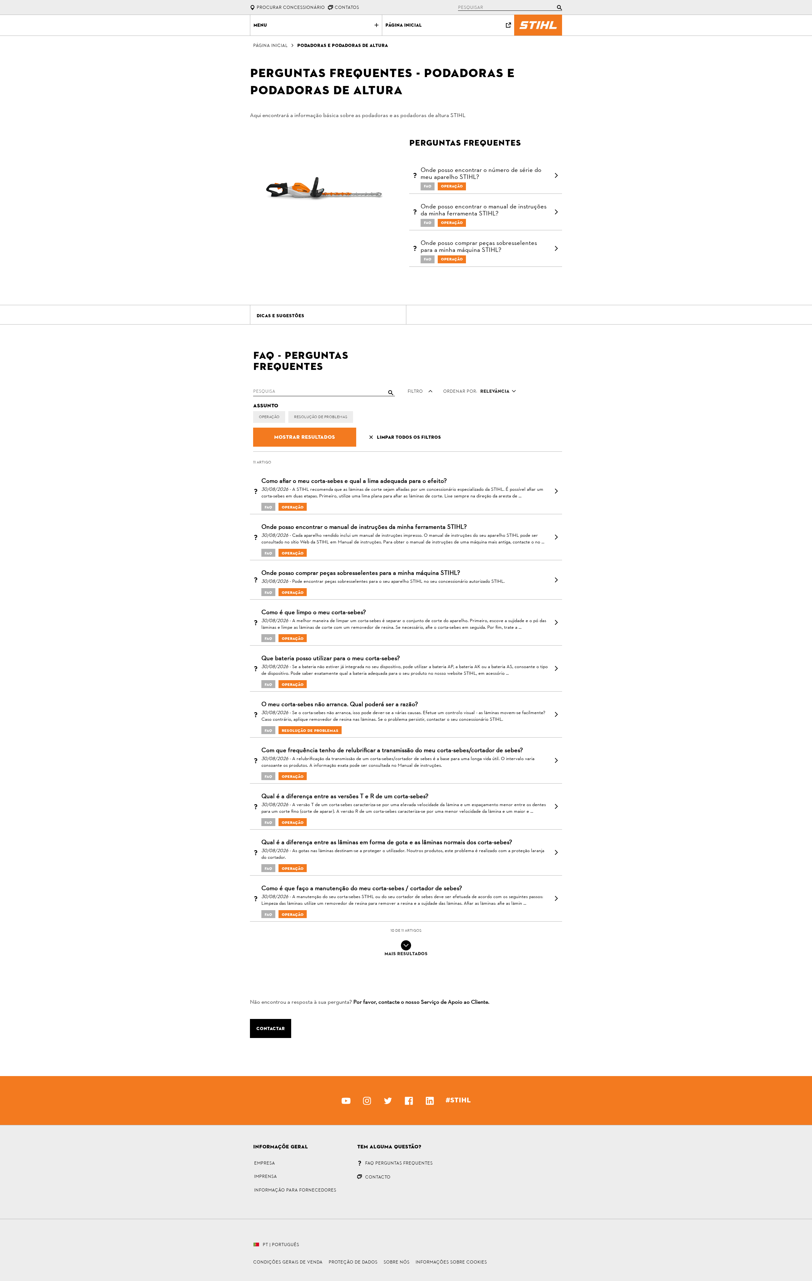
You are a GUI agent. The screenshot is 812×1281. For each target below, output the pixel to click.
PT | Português (281, 1244)
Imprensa (265, 1176)
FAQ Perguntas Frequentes (399, 1163)
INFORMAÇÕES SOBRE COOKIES (451, 1262)
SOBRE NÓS (396, 1262)
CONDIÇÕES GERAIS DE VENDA (288, 1262)
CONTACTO (377, 1177)
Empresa (264, 1163)
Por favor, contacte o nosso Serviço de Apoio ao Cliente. (421, 1002)
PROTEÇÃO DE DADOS (353, 1262)
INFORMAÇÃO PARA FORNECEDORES (295, 1190)
